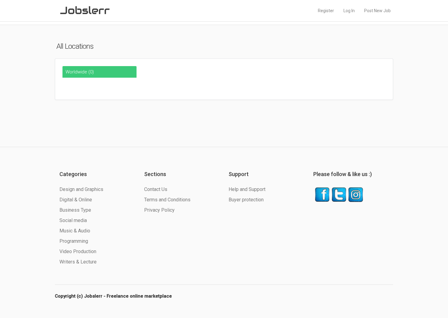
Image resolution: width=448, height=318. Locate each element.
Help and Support (247, 189)
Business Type (75, 210)
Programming (73, 241)
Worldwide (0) (80, 72)
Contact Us (155, 189)
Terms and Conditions (167, 200)
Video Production (77, 251)
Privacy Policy (159, 210)
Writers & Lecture (78, 262)
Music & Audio (74, 231)
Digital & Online (75, 200)
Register (326, 10)
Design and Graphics (81, 189)
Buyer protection (246, 200)
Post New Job (377, 10)
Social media (73, 220)
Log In (349, 10)
